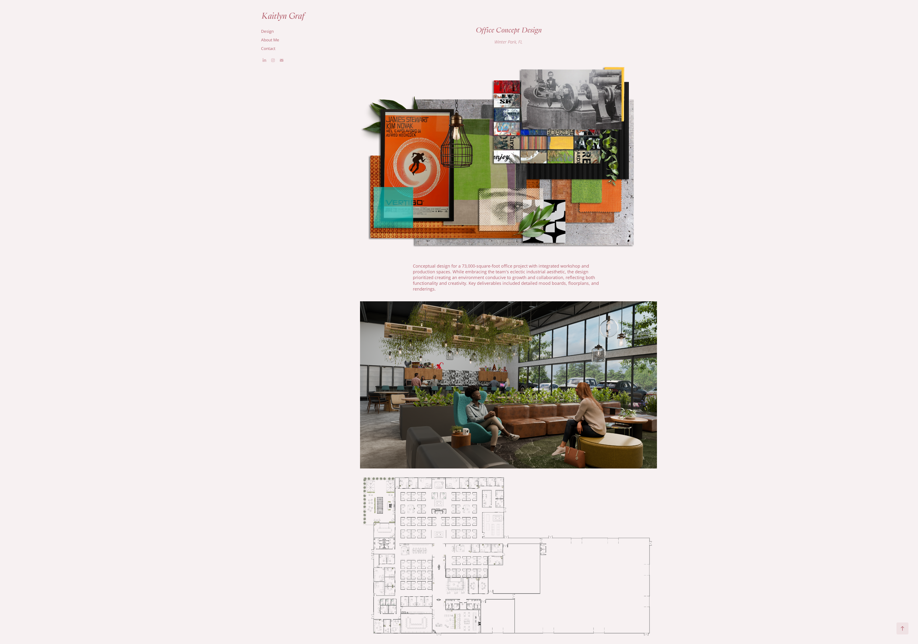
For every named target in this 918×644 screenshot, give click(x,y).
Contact (268, 48)
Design (267, 31)
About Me (270, 40)
